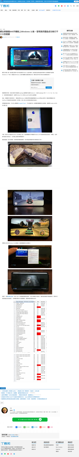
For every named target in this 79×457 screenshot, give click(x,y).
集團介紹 (34, 445)
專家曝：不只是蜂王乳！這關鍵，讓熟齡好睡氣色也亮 (14, 393)
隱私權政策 (55, 1)
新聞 (2, 10)
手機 (10, 10)
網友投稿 (70, 451)
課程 (37, 10)
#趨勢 (2, 402)
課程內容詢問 (71, 447)
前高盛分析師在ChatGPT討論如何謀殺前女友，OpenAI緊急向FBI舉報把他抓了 (20, 397)
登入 (74, 5)
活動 (28, 10)
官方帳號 (28, 427)
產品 (6, 10)
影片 (25, 10)
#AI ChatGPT (42, 10)
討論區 (33, 10)
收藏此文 (18, 37)
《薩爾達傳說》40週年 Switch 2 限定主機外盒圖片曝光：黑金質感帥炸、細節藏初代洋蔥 (70, 46)
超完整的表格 (10, 296)
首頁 (1, 29)
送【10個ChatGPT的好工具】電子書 (27, 419)
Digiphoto (58, 449)
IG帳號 (51, 427)
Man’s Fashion (59, 447)
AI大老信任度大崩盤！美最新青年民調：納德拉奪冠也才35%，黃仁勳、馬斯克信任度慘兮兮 (70, 71)
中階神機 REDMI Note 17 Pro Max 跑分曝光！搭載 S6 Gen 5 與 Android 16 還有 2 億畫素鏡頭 (70, 63)
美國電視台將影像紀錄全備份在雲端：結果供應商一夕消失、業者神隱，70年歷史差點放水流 (24, 399)
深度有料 (48, 10)
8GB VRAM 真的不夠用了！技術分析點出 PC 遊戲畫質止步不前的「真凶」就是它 (70, 59)
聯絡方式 (34, 449)
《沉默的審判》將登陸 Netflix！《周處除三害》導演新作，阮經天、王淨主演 (20, 391)
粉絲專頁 (19, 427)
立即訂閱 (49, 87)
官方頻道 (36, 427)
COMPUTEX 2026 (56, 10)
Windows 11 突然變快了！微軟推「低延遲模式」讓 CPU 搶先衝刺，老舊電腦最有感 (70, 42)
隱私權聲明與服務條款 (49, 445)
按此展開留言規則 (14, 436)
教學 (22, 10)
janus (4, 37)
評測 (19, 10)
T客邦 (57, 445)
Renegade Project (22, 103)
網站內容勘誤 (71, 445)
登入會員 (12, 434)
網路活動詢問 (71, 449)
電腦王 (57, 451)
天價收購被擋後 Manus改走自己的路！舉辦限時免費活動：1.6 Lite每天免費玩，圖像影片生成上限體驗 (70, 50)
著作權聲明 (46, 447)
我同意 (76, 1)
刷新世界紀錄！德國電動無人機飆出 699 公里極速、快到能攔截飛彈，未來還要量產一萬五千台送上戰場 (70, 38)
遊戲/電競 (14, 10)
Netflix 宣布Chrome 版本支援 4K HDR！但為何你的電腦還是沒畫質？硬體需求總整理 (70, 67)
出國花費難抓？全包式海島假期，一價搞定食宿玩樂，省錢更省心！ (18, 395)
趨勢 (4, 29)
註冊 (77, 5)
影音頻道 (44, 427)
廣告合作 (34, 447)
